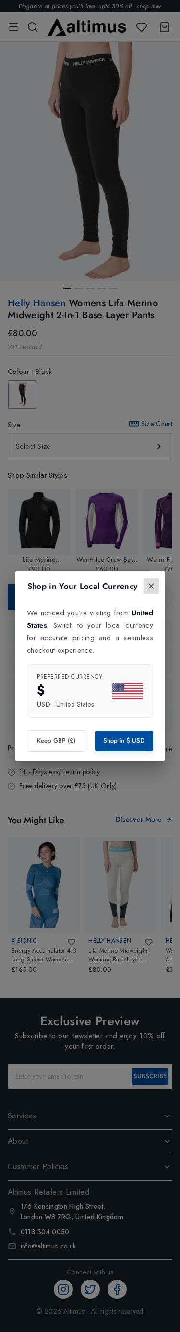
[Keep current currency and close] (151, 586)
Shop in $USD (123, 740)
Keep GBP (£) (56, 740)
